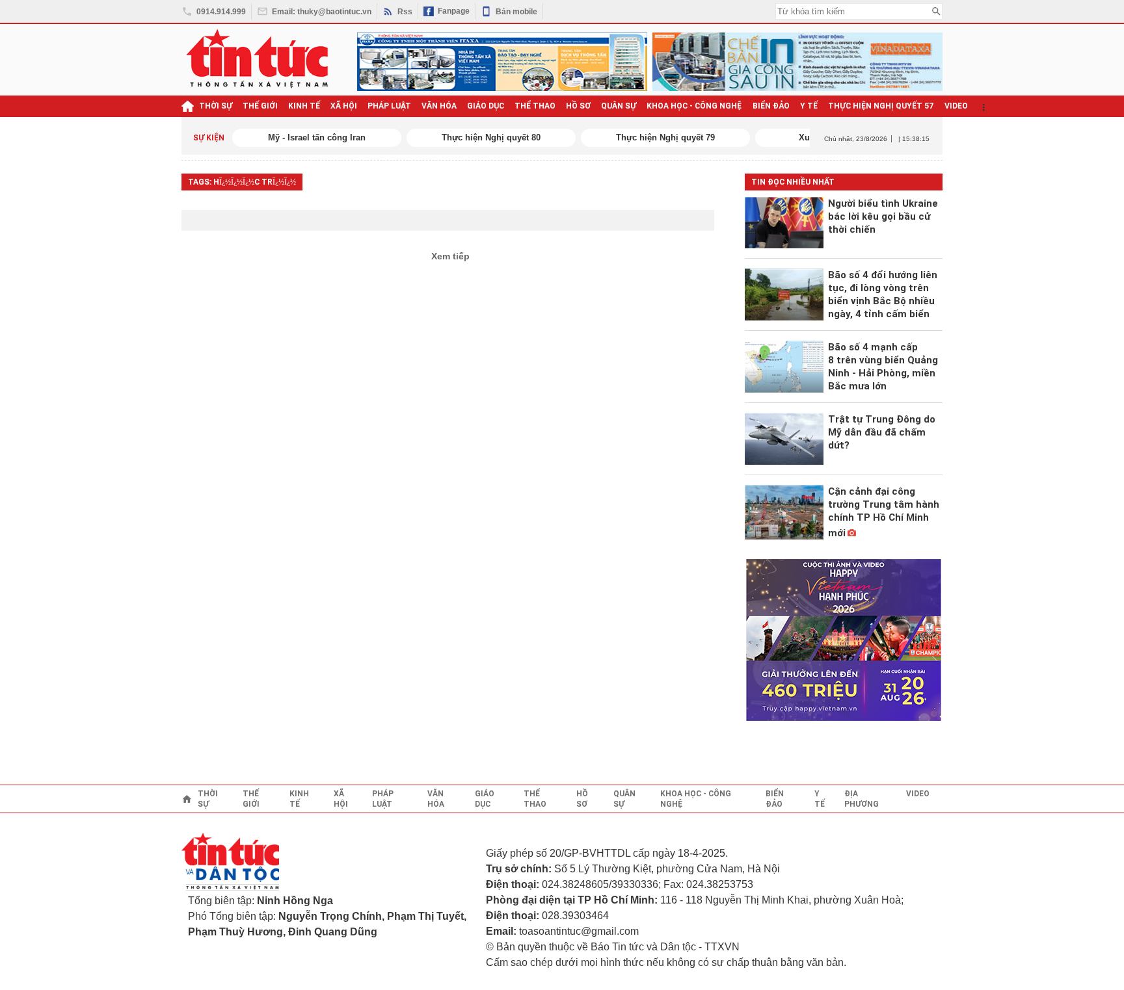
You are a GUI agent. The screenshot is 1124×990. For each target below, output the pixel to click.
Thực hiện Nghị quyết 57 (881, 106)
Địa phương (861, 799)
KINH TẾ (304, 106)
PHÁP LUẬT (389, 106)
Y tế (809, 106)
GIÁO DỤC (485, 106)
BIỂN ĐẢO (771, 106)
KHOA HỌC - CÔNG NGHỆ (694, 106)
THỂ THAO (535, 106)
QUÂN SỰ (618, 106)
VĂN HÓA (439, 106)
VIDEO (956, 106)
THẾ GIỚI (260, 106)
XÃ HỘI (343, 106)
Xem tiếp (450, 256)
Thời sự (215, 106)
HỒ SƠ (578, 106)
